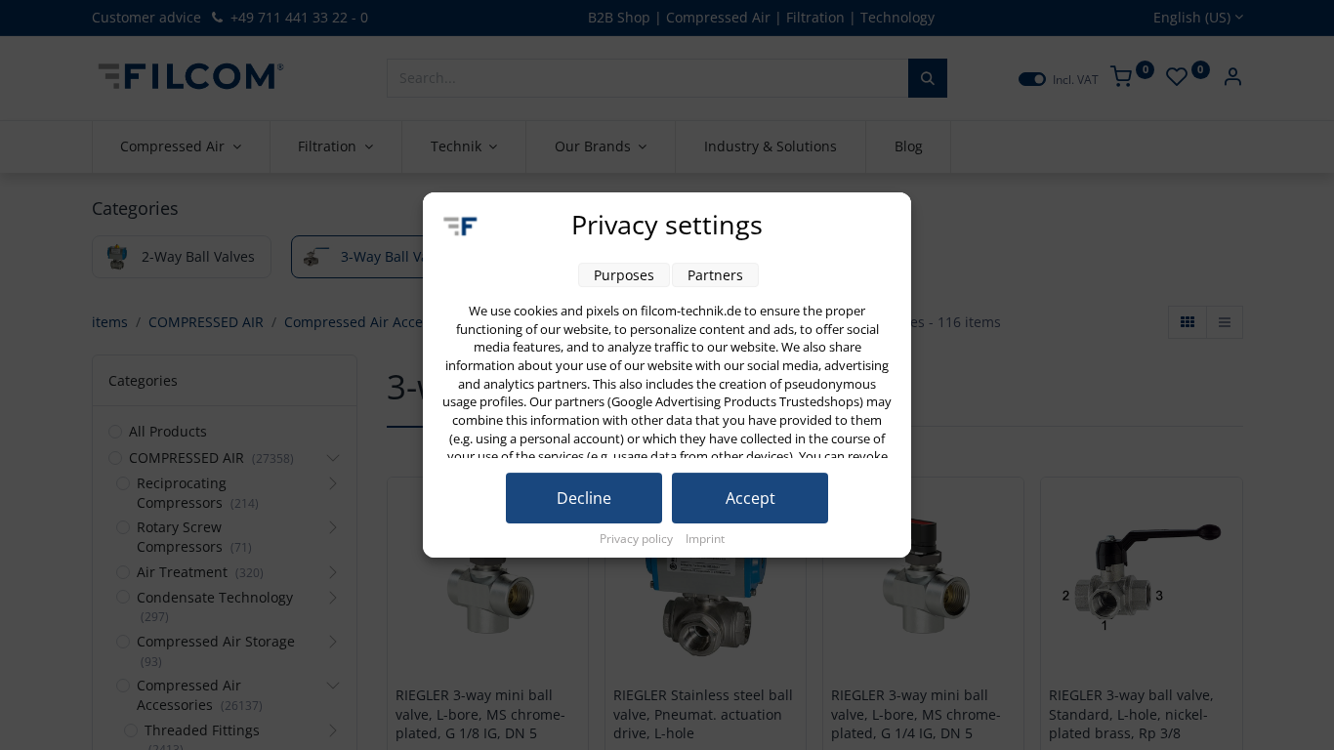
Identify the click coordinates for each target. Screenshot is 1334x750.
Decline (584, 498)
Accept (750, 498)
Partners (715, 275)
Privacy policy (638, 538)
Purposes (624, 275)
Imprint (705, 538)
